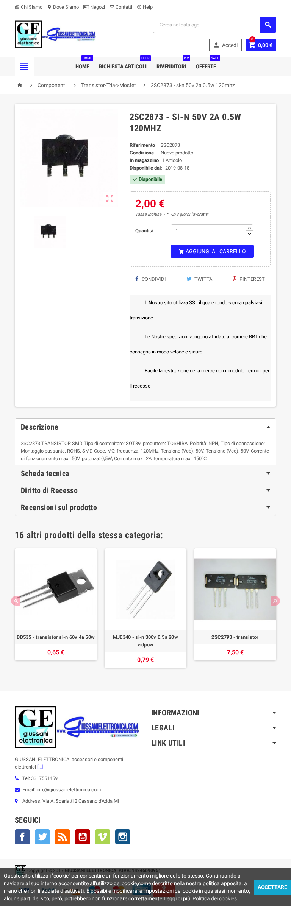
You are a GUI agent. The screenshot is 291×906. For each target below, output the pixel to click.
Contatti (123, 7)
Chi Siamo (28, 7)
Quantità (144, 231)
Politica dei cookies (214, 898)
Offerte (207, 63)
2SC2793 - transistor (234, 637)
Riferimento (142, 145)
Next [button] (275, 601)
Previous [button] (15, 601)
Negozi (97, 7)
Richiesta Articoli (124, 63)
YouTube (82, 836)
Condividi (153, 279)
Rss (62, 836)
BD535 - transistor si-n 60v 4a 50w (56, 637)
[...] (39, 767)
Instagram (122, 836)
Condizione (142, 153)
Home (83, 63)
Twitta (202, 279)
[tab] (145, 427)
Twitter (42, 836)
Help (145, 7)
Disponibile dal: (146, 168)
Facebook (22, 836)
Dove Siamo (63, 7)
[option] (56, 608)
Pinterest (251, 279)
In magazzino (144, 160)
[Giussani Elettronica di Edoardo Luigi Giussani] (55, 34)
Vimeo (102, 836)
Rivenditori (172, 63)
